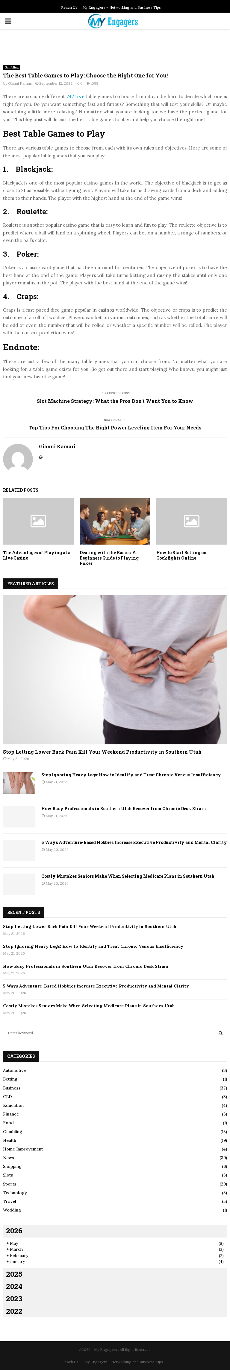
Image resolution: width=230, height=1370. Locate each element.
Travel (9, 1201)
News (8, 1157)
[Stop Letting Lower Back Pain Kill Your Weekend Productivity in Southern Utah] (115, 669)
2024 (14, 1286)
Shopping (12, 1166)
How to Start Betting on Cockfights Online (181, 555)
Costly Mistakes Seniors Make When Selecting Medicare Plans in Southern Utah (127, 876)
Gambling (11, 67)
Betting (10, 1079)
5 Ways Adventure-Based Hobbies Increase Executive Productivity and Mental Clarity (134, 842)
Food (8, 1122)
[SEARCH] (220, 1033)
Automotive (14, 1070)
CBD (7, 1096)
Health (9, 1140)
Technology (15, 1192)
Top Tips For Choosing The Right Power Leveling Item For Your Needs (115, 427)
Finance (11, 1114)
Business (11, 1088)
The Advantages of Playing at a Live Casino (36, 555)
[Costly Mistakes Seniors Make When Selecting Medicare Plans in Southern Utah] (19, 884)
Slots (8, 1175)
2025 (14, 1274)
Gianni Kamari (20, 83)
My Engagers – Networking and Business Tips (121, 7)
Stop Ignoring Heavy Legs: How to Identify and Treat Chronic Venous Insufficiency (131, 775)
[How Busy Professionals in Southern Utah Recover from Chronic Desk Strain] (19, 817)
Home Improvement (23, 1149)
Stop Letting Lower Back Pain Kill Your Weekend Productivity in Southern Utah (102, 752)
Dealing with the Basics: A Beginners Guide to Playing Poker (109, 558)
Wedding (12, 1210)
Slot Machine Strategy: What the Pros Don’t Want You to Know (115, 401)
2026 (14, 1230)
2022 (14, 1311)
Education (13, 1105)
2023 (14, 1298)
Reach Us (69, 7)
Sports (9, 1184)
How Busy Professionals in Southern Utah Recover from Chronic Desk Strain (123, 808)
